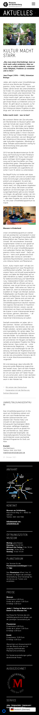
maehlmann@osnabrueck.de (14, 453)
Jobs (8, 705)
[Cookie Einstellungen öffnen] (4, 712)
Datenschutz (16, 705)
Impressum (26, 705)
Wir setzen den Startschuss (16, 387)
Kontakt (9, 707)
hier (10, 568)
